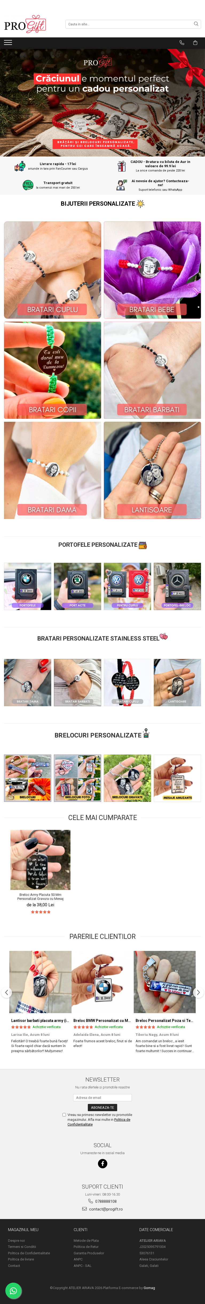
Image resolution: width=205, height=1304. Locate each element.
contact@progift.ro (105, 1209)
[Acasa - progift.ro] (30, 24)
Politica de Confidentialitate (29, 1253)
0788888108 (105, 1201)
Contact (14, 1266)
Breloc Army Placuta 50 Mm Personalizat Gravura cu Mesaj (40, 897)
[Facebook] (102, 1163)
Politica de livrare (21, 1259)
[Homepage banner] (102, 103)
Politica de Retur (86, 1247)
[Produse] (8, 44)
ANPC (78, 1259)
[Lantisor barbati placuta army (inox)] (40, 981)
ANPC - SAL (83, 1266)
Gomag (149, 1288)
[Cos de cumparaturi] (195, 42)
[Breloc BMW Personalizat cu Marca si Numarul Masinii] (103, 981)
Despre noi (16, 1241)
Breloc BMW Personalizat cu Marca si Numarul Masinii (121, 1020)
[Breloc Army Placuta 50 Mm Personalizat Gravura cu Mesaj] (40, 860)
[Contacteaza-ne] (182, 42)
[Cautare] (196, 24)
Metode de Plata (86, 1241)
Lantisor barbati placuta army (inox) (42, 1020)
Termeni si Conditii (22, 1247)
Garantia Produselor (89, 1253)
